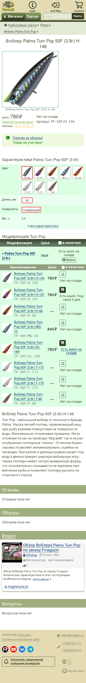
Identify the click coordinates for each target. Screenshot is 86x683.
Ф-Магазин (24, 635)
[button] (5, 649)
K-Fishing (31, 555)
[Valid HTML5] (64, 661)
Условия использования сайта (21, 639)
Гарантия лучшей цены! (17, 122)
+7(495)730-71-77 (72, 643)
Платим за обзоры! (28, 137)
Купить (70, 260)
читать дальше (41, 578)
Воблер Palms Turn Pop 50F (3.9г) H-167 (29, 292)
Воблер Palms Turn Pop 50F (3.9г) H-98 (28, 308)
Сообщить (62, 274)
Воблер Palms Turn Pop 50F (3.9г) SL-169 (28, 347)
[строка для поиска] (57, 16)
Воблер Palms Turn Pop (20, 31)
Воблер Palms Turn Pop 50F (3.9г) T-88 (28, 396)
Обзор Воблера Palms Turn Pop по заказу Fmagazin (51, 547)
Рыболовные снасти (22, 25)
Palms (44, 25)
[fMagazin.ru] (8, 5)
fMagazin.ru (5, 25)
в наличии (71, 242)
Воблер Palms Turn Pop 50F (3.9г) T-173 (29, 365)
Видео (9, 535)
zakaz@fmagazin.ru (73, 635)
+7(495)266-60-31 (72, 650)
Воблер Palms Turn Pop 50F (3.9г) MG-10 (28, 326)
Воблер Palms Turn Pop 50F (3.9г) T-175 (29, 380)
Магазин (15, 16)
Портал (32, 16)
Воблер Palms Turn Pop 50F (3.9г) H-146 (29, 275)
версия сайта (76, 671)
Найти (78, 16)
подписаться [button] (18, 586)
